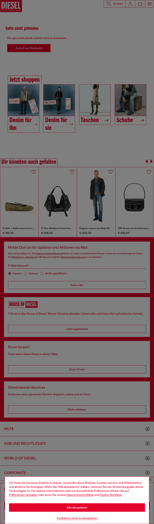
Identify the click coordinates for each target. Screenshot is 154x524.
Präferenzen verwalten (23, 494)
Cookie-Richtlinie (111, 494)
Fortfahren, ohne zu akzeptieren (77, 518)
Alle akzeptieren (77, 507)
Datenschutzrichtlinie (79, 494)
